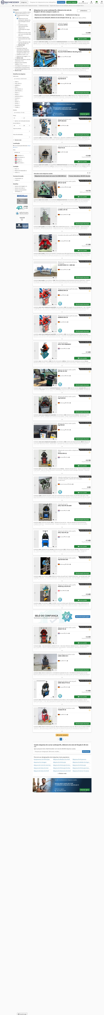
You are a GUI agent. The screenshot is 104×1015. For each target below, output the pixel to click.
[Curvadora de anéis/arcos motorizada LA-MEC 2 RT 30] (45, 216)
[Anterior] (34, 31)
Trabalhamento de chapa (23, 16)
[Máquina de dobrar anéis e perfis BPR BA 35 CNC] (45, 377)
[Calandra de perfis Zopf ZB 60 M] (45, 85)
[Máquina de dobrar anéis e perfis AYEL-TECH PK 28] (45, 539)
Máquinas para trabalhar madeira (21, 63)
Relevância (84, 10)
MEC (16, 100)
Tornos (20, 46)
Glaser (17, 92)
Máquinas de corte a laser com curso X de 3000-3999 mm (24, 34)
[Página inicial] (13, 5)
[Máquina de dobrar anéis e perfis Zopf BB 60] (45, 431)
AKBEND (17, 85)
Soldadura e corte (22, 54)
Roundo (17, 105)
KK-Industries (19, 89)
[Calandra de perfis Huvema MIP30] (45, 31)
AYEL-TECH (18, 83)
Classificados (19, 178)
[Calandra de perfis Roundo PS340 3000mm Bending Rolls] (45, 58)
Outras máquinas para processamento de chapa (24, 39)
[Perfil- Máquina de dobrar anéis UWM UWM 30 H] (45, 662)
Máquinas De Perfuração (79, 765)
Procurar (61, 2)
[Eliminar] (63, 15)
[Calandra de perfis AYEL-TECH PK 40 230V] (45, 512)
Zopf (16, 81)
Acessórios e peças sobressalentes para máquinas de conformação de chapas (24, 28)
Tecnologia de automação (22, 66)
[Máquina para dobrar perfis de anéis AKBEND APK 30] (45, 297)
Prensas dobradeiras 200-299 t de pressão (24, 42)
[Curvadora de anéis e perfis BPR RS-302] (45, 243)
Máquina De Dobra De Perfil (41, 771)
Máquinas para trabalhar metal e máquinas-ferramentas (23, 12)
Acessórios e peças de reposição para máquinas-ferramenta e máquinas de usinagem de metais (23, 50)
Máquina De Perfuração (59, 762)
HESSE (17, 94)
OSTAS (17, 103)
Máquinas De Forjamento (79, 759)
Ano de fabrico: (16, 123)
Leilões (17, 180)
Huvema (17, 98)
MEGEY (17, 101)
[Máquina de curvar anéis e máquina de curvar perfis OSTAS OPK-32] (45, 458)
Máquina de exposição (21, 170)
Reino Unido (20, 162)
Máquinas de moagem (23, 56)
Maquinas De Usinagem (40, 762)
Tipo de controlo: (17, 128)
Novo (17, 168)
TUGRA (17, 107)
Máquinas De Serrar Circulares (81, 771)
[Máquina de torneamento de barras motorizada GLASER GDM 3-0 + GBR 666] (45, 270)
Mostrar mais (63, 773)
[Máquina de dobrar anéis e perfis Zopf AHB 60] (45, 404)
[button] (101, 2)
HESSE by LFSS (19, 96)
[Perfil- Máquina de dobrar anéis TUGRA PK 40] (45, 716)
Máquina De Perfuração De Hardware (63, 765)
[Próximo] (55, 31)
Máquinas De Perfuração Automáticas (83, 768)
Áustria (19, 159)
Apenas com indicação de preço (22, 121)
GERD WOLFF (18, 90)
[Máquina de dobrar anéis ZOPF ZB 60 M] (45, 127)
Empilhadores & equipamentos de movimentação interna (22, 68)
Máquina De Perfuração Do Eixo (61, 768)
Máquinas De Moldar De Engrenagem (83, 762)
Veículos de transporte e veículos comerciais (23, 60)
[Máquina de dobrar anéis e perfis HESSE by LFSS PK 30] (45, 593)
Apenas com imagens (21, 186)
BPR (16, 87)
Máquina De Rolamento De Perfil (62, 771)
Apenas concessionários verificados (20, 190)
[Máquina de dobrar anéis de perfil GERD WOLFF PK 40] (45, 689)
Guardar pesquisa (63, 735)
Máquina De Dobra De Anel (41, 768)
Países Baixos (21, 157)
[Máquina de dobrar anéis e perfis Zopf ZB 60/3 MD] (45, 566)
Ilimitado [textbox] (17, 152)
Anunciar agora (84, 114)
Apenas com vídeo (20, 188)
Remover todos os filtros (80, 17)
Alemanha (20, 155)
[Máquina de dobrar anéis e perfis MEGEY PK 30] (45, 635)
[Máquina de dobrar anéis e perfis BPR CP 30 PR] (45, 189)
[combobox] (22, 152)
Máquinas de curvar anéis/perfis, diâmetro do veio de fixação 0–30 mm (24, 21)
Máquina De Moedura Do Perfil (61, 759)
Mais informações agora (82, 616)
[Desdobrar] (62, 46)
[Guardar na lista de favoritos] (90, 25)
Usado (17, 172)
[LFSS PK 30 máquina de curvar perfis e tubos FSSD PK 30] (45, 154)
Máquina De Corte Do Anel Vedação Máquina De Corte (48, 765)
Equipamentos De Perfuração (42, 759)
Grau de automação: (18, 134)
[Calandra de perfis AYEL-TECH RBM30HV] (45, 350)
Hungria (19, 161)
